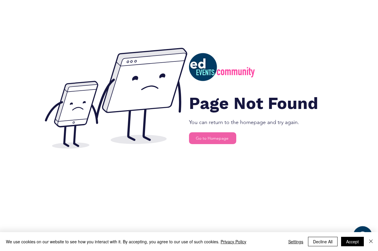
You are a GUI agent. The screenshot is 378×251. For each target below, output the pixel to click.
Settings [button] (295, 242)
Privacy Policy (233, 242)
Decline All (323, 242)
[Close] (370, 241)
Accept (352, 242)
